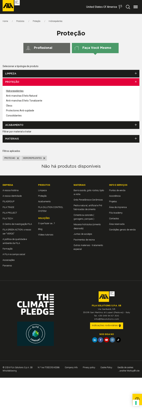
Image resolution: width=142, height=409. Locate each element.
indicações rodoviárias (105, 325)
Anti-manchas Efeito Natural (21, 95)
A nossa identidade (12, 196)
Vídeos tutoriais (45, 234)
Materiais (12, 139)
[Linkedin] (94, 339)
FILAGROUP (8, 201)
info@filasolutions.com (106, 319)
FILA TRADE (8, 207)
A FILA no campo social (14, 254)
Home (5, 21)
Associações (9, 260)
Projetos (113, 201)
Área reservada (117, 224)
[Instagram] (112, 339)
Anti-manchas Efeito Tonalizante (24, 100)
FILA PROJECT (10, 212)
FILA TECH (8, 218)
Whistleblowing (10, 371)
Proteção (36, 21)
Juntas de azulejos (83, 234)
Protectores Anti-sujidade (20, 110)
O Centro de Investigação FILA (17, 224)
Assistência (115, 196)
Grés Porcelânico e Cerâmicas (88, 199)
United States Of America (101, 7)
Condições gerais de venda (122, 229)
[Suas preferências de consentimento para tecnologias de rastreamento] (136, 403)
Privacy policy (89, 367)
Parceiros (7, 265)
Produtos (20, 21)
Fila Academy (115, 212)
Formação (7, 248)
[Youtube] (106, 339)
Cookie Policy (106, 367)
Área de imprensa (118, 207)
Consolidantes (14, 115)
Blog (40, 229)
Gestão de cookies (125, 367)
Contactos (114, 218)
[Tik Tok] (118, 339)
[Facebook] (100, 339)
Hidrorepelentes (15, 90)
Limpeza (10, 73)
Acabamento (14, 125)
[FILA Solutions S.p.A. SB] (11, 5)
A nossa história (11, 190)
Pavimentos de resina (84, 239)
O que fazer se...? (46, 223)
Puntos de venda (117, 190)
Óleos (9, 105)
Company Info (71, 367)
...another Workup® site (128, 371)
